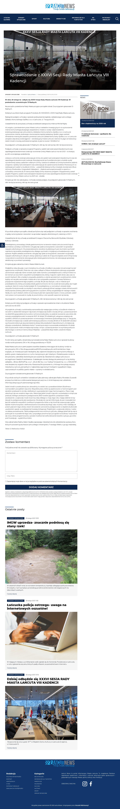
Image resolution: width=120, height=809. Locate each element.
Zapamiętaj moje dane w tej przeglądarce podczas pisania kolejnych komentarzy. (37, 481)
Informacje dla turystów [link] (78, 19)
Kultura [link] (46, 19)
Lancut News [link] (31, 94)
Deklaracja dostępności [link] (14, 788)
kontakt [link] (9, 779)
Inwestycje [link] (61, 19)
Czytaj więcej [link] (12, 594)
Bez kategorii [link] (39, 776)
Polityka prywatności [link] (13, 776)
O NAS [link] (8, 783)
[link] (2, 245)
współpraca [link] (10, 781)
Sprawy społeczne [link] (21, 19)
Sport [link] (34, 19)
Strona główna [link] (7, 19)
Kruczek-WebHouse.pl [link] (81, 805)
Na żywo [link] (93, 19)
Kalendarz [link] (38, 783)
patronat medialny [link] (106, 19)
